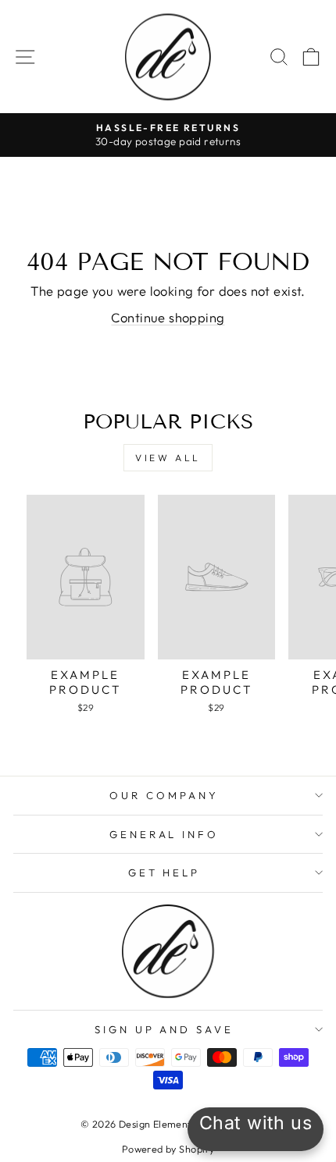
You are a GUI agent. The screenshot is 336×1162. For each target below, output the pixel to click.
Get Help (164, 872)
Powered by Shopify (168, 1148)
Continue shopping (167, 317)
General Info (164, 834)
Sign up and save (164, 1029)
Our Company (164, 795)
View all (168, 458)
